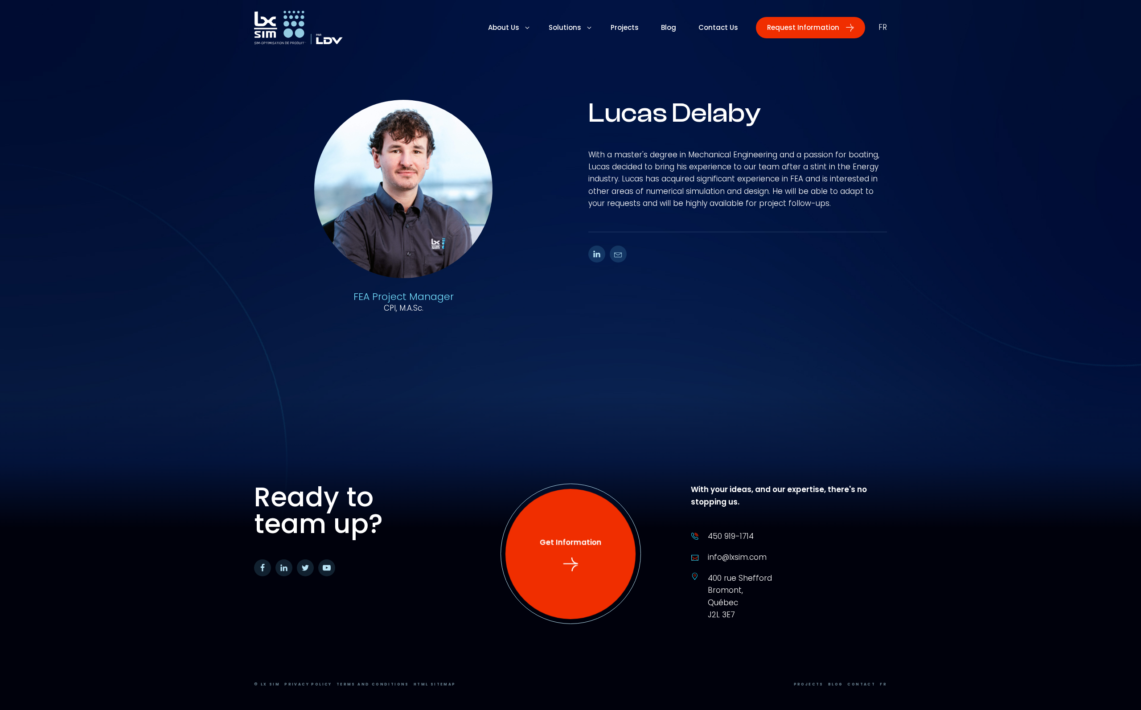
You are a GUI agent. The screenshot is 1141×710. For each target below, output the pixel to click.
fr (882, 27)
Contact (861, 684)
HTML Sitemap (435, 684)
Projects (809, 684)
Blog (835, 684)
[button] (810, 27)
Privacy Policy (308, 684)
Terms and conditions (373, 684)
